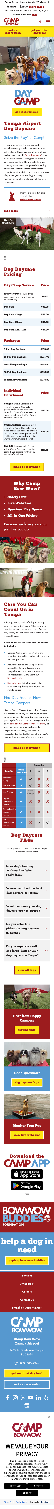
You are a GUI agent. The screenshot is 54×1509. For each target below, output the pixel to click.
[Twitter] (23, 1397)
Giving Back (27, 1283)
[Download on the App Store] (27, 1174)
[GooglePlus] (26, 1405)
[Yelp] (46, 1397)
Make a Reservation (13, 31)
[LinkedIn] (38, 1397)
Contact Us (27, 1300)
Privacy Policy (9, 1502)
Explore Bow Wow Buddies (27, 1260)
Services (27, 1275)
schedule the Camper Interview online (27, 723)
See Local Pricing (26, 112)
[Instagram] (15, 1397)
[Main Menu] (48, 22)
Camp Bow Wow (33, 155)
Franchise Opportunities (27, 1307)
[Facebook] (7, 1397)
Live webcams (14, 683)
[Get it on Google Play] (27, 1185)
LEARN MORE (36, 7)
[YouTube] (30, 1397)
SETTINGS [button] (15, 1486)
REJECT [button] (27, 1493)
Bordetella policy (15, 678)
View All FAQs (27, 970)
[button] (49, 1417)
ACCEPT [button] (38, 1486)
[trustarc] (45, 1501)
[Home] (11, 21)
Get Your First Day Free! (39, 31)
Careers (27, 1291)
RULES (34, 15)
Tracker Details (21, 1502)
